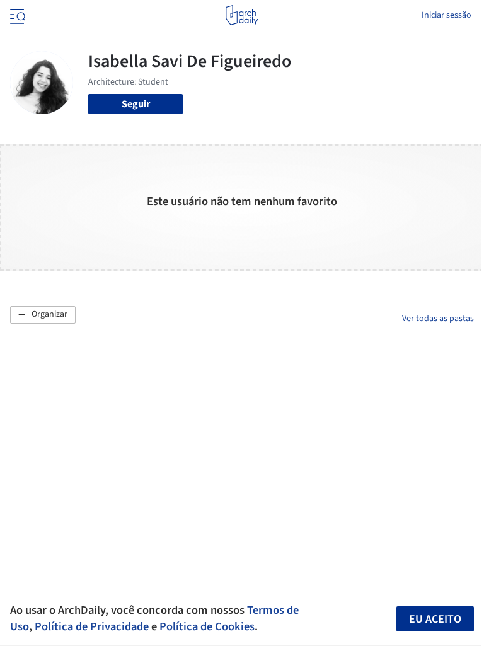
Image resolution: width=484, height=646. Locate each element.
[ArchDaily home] (242, 15)
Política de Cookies (207, 626)
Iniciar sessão (446, 15)
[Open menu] (16, 15)
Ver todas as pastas (438, 318)
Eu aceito (435, 619)
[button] (43, 315)
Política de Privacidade (92, 626)
